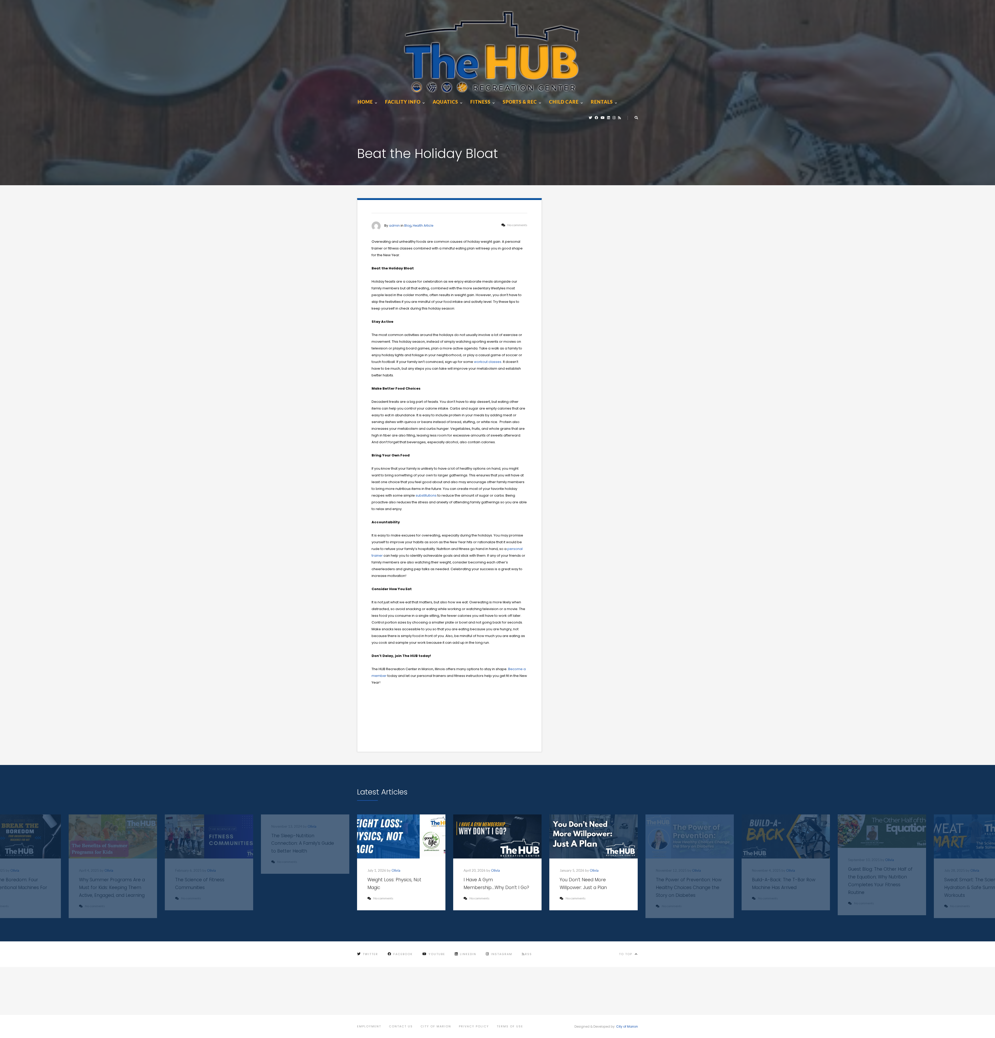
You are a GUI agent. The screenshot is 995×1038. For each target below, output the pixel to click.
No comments (383, 898)
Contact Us (401, 1026)
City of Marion (436, 1026)
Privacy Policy (474, 1026)
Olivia (14, 870)
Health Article (423, 225)
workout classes (487, 361)
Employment (369, 1026)
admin (394, 225)
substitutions (426, 495)
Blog (407, 225)
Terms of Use (510, 1026)
